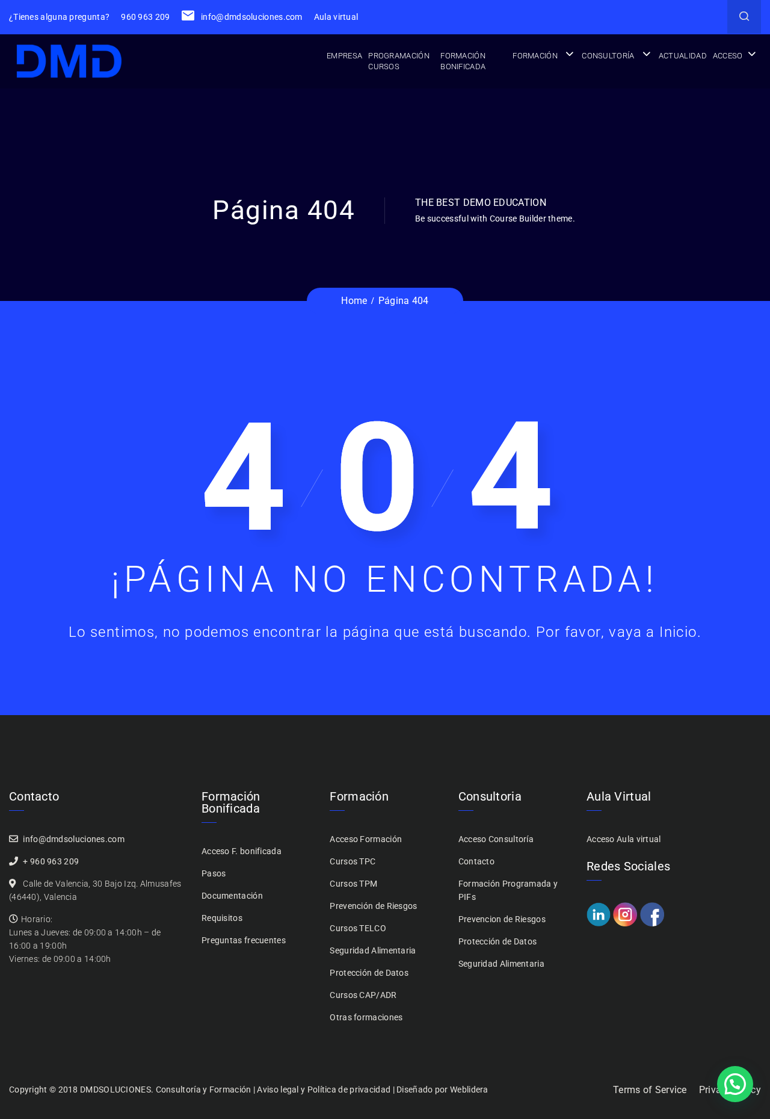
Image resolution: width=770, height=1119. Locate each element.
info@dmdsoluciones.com (251, 17)
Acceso (728, 55)
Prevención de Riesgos (373, 906)
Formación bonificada (462, 61)
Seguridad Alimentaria (373, 950)
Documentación (232, 895)
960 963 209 (145, 17)
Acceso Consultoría (496, 839)
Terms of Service (650, 1090)
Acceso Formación (366, 839)
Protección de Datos (369, 973)
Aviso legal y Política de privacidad (323, 1089)
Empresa (344, 55)
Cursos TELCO (358, 928)
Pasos (214, 873)
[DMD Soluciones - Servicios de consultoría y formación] (69, 61)
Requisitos (222, 918)
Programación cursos (399, 61)
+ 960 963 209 (51, 861)
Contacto (476, 861)
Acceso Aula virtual (624, 839)
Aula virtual (336, 17)
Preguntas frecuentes (244, 940)
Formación (535, 55)
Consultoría (608, 55)
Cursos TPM (353, 883)
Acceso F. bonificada (242, 851)
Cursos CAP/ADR (363, 995)
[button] (735, 1084)
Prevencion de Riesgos (502, 919)
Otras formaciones (366, 1017)
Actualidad (683, 55)
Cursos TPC (352, 861)
